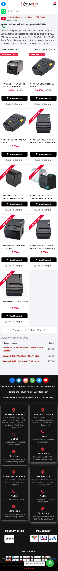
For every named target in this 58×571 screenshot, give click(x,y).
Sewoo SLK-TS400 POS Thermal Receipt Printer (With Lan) (12, 197)
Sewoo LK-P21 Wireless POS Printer (13, 141)
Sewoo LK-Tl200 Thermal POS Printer (13, 247)
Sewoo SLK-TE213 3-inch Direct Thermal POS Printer (42, 141)
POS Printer (40, 17)
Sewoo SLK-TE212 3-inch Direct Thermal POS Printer (42, 247)
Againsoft (29, 568)
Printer (29, 17)
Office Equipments (15, 17)
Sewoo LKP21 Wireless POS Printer (42, 85)
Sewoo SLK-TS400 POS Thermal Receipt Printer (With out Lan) (41, 197)
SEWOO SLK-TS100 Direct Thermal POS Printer (13, 85)
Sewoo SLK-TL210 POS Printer (14, 301)
